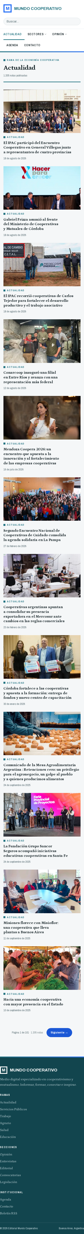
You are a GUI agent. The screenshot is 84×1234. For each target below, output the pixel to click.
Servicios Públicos (13, 1109)
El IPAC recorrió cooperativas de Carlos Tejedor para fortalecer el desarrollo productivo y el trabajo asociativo (38, 300)
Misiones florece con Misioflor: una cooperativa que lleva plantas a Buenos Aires (30, 927)
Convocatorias (10, 1175)
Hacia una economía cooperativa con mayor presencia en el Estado (33, 1001)
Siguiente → (59, 1032)
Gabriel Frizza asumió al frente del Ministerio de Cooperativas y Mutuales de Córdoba (30, 224)
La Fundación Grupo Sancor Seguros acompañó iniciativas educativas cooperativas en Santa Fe (35, 851)
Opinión (58, 34)
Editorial (6, 1168)
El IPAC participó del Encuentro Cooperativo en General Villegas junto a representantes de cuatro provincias (37, 147)
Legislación (8, 1182)
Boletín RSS (8, 1213)
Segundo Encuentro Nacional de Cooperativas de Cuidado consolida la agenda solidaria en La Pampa (34, 535)
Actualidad (12, 34)
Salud (4, 1130)
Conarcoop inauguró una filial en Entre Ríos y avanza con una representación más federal (30, 377)
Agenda (12, 45)
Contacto (32, 45)
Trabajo (5, 1116)
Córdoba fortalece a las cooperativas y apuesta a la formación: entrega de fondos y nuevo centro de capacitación (37, 693)
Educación (8, 1137)
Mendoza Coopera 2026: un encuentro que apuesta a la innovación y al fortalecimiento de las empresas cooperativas (31, 456)
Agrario (5, 1123)
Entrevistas (8, 1161)
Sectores (36, 34)
